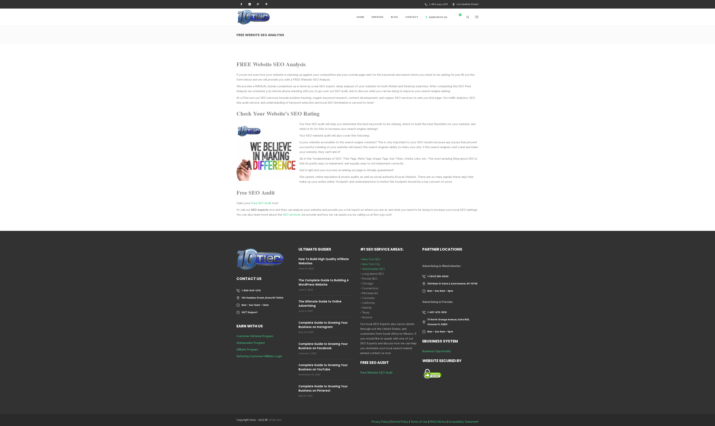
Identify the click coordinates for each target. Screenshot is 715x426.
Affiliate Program (247, 349)
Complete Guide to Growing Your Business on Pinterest (323, 388)
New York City (371, 264)
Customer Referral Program (254, 336)
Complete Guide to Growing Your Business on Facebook (323, 346)
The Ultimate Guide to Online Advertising (319, 304)
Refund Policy (400, 421)
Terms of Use (419, 421)
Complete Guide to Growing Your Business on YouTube (323, 367)
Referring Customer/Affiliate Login (259, 356)
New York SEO (371, 259)
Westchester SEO (373, 269)
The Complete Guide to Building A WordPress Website (323, 282)
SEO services (292, 214)
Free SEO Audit (261, 203)
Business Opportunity (436, 351)
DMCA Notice (438, 421)
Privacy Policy (380, 421)
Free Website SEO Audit (376, 372)
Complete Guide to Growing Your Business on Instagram (323, 325)
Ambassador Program (250, 343)
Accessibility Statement (463, 421)
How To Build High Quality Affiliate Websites (323, 261)
